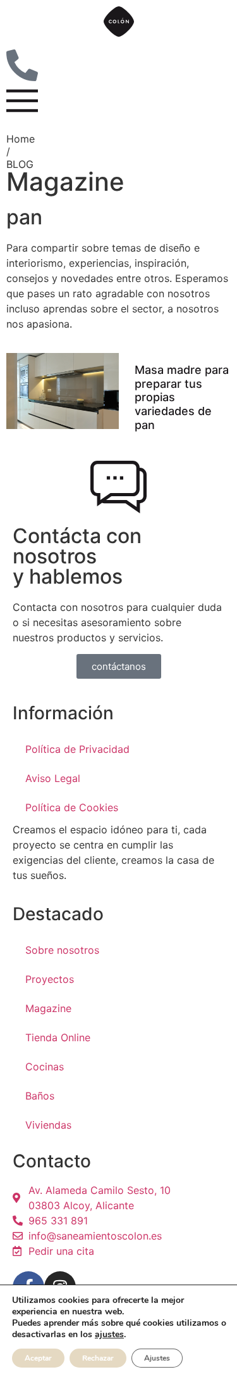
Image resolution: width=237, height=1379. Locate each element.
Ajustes (157, 1358)
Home (20, 138)
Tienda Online (57, 1037)
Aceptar (38, 1358)
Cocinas (44, 1066)
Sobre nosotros (62, 950)
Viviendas (48, 1125)
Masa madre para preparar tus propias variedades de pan (182, 397)
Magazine (48, 1008)
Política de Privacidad (77, 749)
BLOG (19, 164)
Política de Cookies (71, 807)
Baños (39, 1095)
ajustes (109, 1334)
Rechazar (98, 1358)
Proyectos (49, 979)
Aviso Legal (52, 778)
